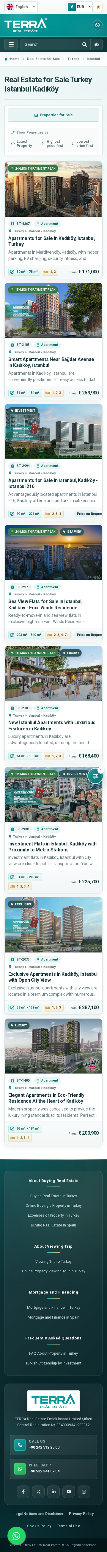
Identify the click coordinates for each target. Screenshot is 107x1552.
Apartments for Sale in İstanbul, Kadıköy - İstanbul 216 (53, 483)
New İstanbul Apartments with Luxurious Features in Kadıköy (51, 725)
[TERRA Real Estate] (25, 25)
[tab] (53, 115)
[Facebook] (23, 1492)
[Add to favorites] (98, 6)
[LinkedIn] (53, 1492)
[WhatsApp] (97, 25)
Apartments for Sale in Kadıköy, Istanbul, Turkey (51, 241)
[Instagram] (84, 1492)
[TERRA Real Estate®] (53, 1400)
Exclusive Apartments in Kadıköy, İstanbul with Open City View (52, 977)
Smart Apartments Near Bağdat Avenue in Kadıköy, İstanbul (51, 362)
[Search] (84, 44)
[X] (38, 1492)
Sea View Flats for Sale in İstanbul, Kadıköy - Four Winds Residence (45, 604)
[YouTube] (68, 1492)
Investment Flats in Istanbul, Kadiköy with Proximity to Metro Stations (52, 847)
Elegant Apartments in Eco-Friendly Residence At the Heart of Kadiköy (46, 1098)
